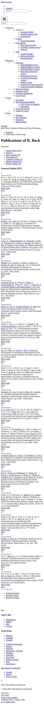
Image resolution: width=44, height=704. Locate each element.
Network (24, 50)
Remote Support (12, 660)
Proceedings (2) (12, 157)
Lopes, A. (5, 241)
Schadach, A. (31, 455)
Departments (11, 620)
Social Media (6, 631)
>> (11, 589)
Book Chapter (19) (13, 155)
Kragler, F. (5, 539)
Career (8, 98)
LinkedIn (9, 638)
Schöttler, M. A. (7, 477)
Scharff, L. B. (33, 324)
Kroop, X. (33, 263)
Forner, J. (34, 221)
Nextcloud (10, 657)
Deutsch (9, 8)
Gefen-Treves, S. (15, 475)
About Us (9, 28)
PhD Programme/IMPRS (25, 102)
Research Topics (22, 91)
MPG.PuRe (5, 188)
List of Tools (20, 96)
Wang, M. (16, 412)
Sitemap (9, 672)
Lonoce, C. (16, 263)
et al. (30, 180)
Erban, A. (20, 243)
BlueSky (9, 636)
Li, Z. (3, 410)
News (8, 113)
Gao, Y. (15, 392)
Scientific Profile (27, 32)
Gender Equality (27, 54)
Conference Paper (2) (14, 159)
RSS (7, 662)
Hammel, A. (19, 429)
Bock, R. (23, 180)
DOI (3, 191)
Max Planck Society (28, 45)
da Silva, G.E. (6, 221)
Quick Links (6, 615)
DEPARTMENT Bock (29, 65)
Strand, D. (5, 307)
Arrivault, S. (31, 241)
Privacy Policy (11, 677)
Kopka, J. (11, 245)
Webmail (9, 649)
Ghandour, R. (6, 392)
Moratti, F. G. (6, 263)
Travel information (28, 41)
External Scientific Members (31, 87)
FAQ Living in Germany (30, 104)
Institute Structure (12, 593)
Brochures (20, 120)
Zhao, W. (10, 410)
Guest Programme (23, 109)
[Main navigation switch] (4, 19)
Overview (19, 63)
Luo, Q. (4, 350)
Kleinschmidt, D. (7, 285)
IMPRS (9, 622)
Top (2, 610)
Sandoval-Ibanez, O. (17, 241)
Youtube (9, 640)
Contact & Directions (14, 644)
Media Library (21, 122)
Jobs (7, 624)
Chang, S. (19, 350)
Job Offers (20, 100)
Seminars (19, 115)
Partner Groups (26, 82)
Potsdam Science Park (29, 34)
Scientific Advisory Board (31, 47)
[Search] (30, 11)
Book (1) (9, 153)
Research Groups (22, 89)
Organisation (21, 43)
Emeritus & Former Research (32, 85)
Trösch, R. (11, 473)
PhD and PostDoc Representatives (27, 57)
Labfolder (9, 655)
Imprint (8, 674)
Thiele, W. (36, 475)
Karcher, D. (29, 243)
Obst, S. (16, 221)
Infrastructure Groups (29, 76)
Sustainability (26, 36)
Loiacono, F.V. (9, 243)
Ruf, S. (3, 245)
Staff (17, 52)
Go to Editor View (8, 702)
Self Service (10, 664)
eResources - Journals (14, 651)
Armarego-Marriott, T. (9, 326)
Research (9, 60)
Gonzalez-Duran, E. (8, 283)
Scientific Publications (24, 93)
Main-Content (6, 2)
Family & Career (22, 111)
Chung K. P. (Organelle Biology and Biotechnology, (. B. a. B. (21, 286)
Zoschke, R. (19, 477)
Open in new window (9, 697)
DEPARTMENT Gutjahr (30, 67)
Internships (25, 106)
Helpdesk (9, 653)
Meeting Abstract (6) (14, 161)
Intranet (9, 646)
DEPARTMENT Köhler (30, 69)
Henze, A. (27, 475)
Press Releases (21, 117)
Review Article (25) (13, 164)
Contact (19, 39)
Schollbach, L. (22, 473)
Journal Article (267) (14, 151)
